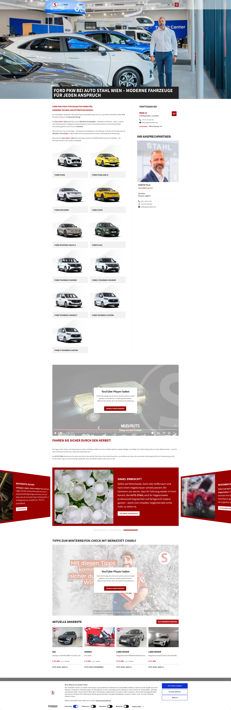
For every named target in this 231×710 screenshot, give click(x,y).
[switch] (93, 706)
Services (99, 5)
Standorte (119, 5)
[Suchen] (173, 5)
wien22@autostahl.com (150, 122)
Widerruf (175, 697)
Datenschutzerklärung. (103, 700)
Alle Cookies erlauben (175, 686)
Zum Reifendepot (126, 512)
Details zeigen (136, 706)
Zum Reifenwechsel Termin (24, 507)
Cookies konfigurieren (115, 408)
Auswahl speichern (175, 692)
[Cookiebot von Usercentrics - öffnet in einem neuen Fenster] (53, 706)
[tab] (100, 530)
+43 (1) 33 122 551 (148, 120)
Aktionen (140, 5)
